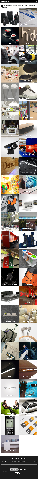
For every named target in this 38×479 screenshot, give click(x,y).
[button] (36, 1)
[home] (5, 1)
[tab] (2, 6)
